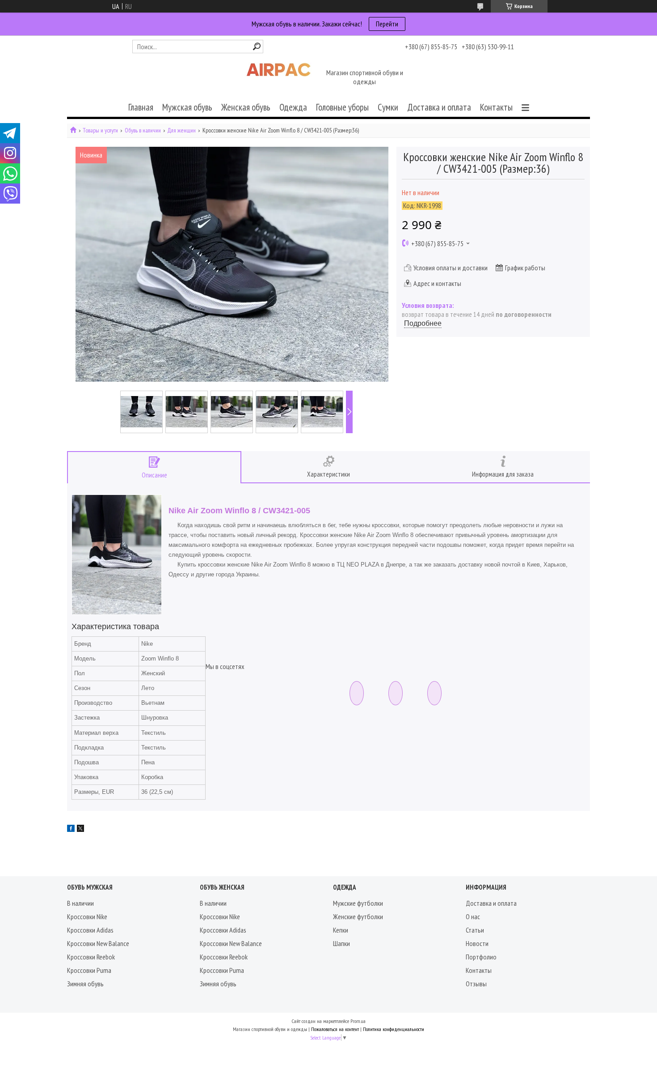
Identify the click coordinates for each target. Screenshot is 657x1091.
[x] (80, 829)
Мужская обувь (187, 107)
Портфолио (481, 956)
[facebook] (71, 829)
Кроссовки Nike (87, 916)
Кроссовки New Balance (98, 943)
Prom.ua (358, 1021)
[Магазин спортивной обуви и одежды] (278, 78)
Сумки (388, 107)
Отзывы (476, 983)
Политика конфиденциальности (393, 1029)
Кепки (340, 929)
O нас (473, 916)
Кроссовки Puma (89, 970)
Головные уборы (342, 107)
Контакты (496, 107)
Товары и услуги (100, 130)
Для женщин (181, 130)
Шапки (341, 943)
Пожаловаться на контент (335, 1029)
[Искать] (256, 46)
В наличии (80, 903)
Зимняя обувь (85, 983)
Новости (477, 943)
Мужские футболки (358, 903)
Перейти (387, 23)
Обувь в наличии (143, 130)
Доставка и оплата (439, 107)
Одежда (293, 107)
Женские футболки (358, 916)
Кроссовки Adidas (90, 929)
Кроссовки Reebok (91, 956)
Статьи (475, 929)
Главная (140, 107)
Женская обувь (245, 107)
